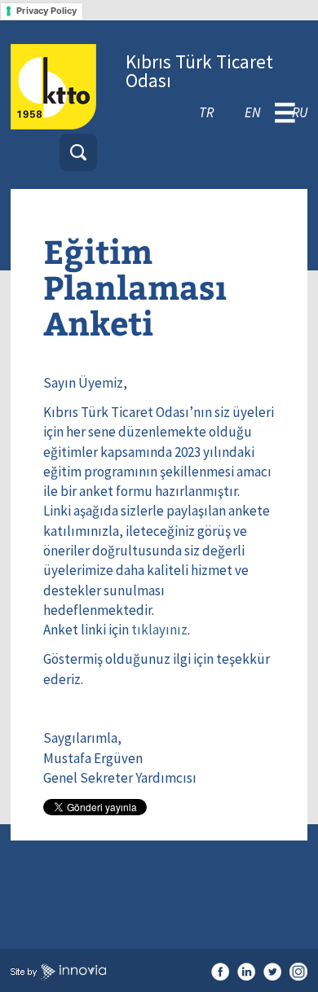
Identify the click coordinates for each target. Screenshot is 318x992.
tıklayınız (159, 630)
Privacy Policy (46, 10)
